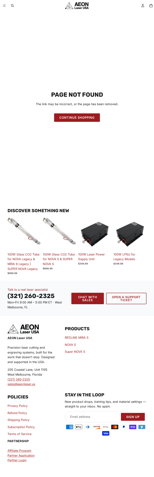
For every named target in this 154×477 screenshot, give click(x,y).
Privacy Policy (18, 406)
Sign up (133, 417)
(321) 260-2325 (19, 379)
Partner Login (17, 460)
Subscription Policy (21, 427)
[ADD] (34, 244)
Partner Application (21, 455)
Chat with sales (87, 298)
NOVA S (70, 345)
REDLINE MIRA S (76, 337)
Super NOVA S (75, 352)
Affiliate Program (19, 451)
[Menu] (4, 5)
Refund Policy (17, 413)
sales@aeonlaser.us (21, 384)
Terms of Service (20, 434)
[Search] (12, 5)
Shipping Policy (18, 420)
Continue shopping (76, 117)
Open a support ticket (126, 298)
